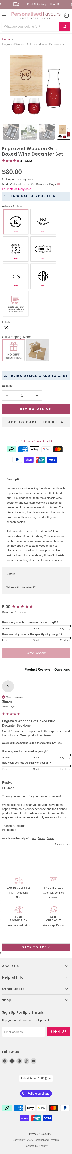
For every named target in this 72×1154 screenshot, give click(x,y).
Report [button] (41, 838)
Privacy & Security (40, 1133)
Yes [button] (34, 838)
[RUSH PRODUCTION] (18, 917)
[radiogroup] (36, 264)
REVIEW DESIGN (36, 408)
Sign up (58, 1031)
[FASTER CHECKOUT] (53, 917)
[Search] (64, 26)
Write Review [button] (36, 653)
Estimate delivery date (16, 189)
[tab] (11, 132)
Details (10, 573)
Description (14, 479)
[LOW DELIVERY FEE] (18, 888)
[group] (36, 607)
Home (6, 39)
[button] (36, 160)
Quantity (7, 385)
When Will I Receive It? (21, 587)
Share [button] (50, 838)
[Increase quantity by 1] (37, 395)
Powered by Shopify (36, 1145)
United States (34, 1078)
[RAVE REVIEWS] (53, 888)
